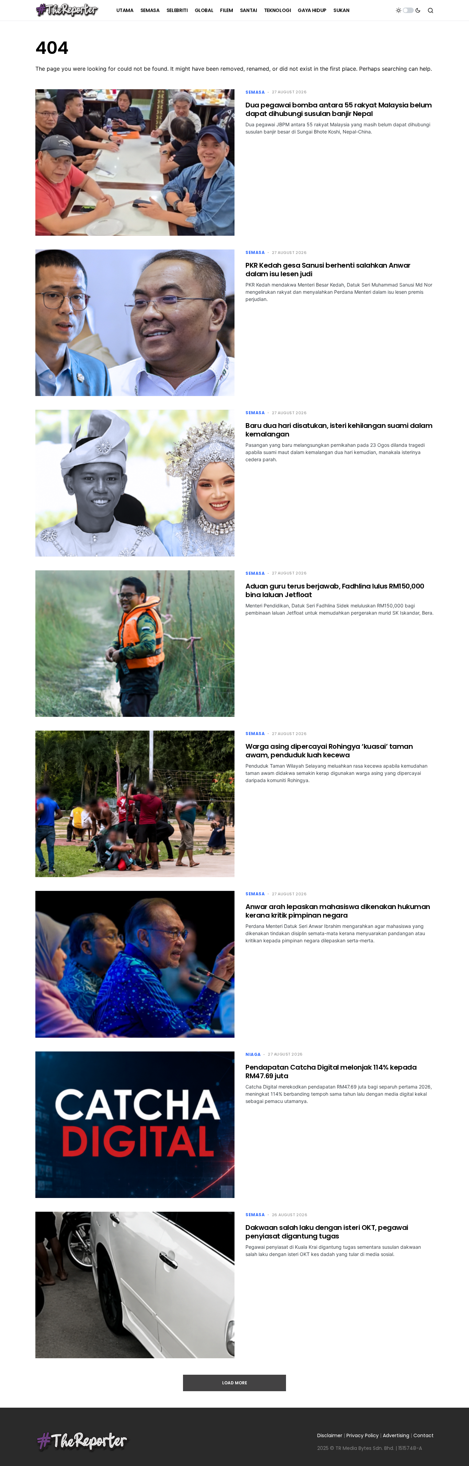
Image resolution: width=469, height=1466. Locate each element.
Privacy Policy (362, 1435)
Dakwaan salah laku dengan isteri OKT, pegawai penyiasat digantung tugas (326, 1232)
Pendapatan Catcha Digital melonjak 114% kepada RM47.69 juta (330, 1071)
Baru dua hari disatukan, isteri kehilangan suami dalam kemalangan (338, 430)
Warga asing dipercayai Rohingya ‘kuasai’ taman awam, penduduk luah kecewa (329, 751)
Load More (234, 1383)
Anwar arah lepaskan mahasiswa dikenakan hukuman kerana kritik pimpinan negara (337, 911)
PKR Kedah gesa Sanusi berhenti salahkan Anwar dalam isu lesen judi (328, 269)
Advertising (396, 1435)
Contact (423, 1435)
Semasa (255, 92)
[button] (408, 10)
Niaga (253, 1054)
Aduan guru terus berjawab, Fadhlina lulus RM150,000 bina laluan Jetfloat (334, 590)
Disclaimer (329, 1435)
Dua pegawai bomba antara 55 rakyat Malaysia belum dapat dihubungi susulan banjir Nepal (338, 109)
